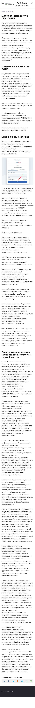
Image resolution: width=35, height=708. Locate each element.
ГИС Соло (22, 3)
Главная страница (8, 11)
